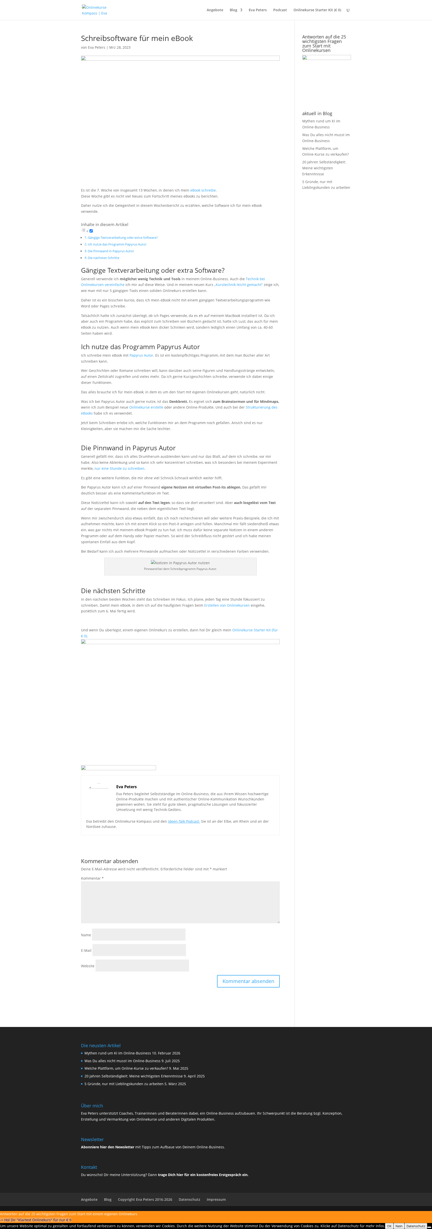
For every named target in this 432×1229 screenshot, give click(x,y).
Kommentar (92, 878)
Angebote (215, 10)
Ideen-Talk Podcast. (184, 821)
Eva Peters (258, 10)
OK (389, 1226)
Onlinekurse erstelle (146, 407)
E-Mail (86, 950)
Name (86, 935)
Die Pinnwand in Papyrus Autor (111, 251)
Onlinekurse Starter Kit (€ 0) (317, 10)
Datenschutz (189, 1199)
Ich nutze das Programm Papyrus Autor (117, 244)
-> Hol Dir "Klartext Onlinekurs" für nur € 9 (35, 1220)
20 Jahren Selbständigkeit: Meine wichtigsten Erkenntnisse (324, 168)
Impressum (216, 1199)
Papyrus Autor (141, 355)
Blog (233, 10)
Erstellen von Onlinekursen (227, 605)
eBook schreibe (203, 190)
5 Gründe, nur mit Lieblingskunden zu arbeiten (124, 1083)
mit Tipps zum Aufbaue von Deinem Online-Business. (153, 1147)
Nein (399, 1226)
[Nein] (429, 1227)
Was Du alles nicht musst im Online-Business (122, 1060)
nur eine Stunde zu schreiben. (120, 468)
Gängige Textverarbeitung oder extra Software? (123, 238)
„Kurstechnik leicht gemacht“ (238, 284)
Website (87, 966)
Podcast (280, 10)
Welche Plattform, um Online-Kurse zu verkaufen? (126, 1068)
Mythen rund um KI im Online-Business (117, 1053)
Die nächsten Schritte (103, 258)
